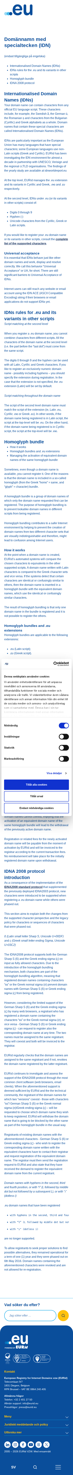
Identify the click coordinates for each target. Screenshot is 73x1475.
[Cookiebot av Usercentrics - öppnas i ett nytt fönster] (53, 664)
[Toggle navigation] (58, 1467)
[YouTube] (31, 1444)
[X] (46, 1444)
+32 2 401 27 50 (23, 1399)
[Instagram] (15, 1444)
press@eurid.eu (28, 1407)
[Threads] (38, 1444)
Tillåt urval (36, 796)
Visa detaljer (54, 773)
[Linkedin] (7, 1444)
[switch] (64, 736)
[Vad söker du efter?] (63, 1315)
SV (13, 1467)
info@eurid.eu (30, 1403)
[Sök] (35, 1467)
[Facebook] (23, 1444)
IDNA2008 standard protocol (23, 887)
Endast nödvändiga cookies (36, 808)
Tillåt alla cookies (36, 784)
